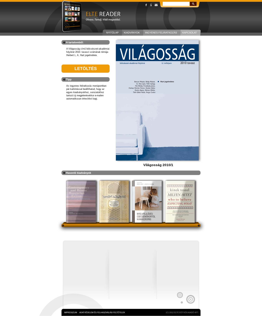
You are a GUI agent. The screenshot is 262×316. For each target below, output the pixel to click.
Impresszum (70, 312)
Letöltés (86, 68)
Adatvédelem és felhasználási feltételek (102, 312)
